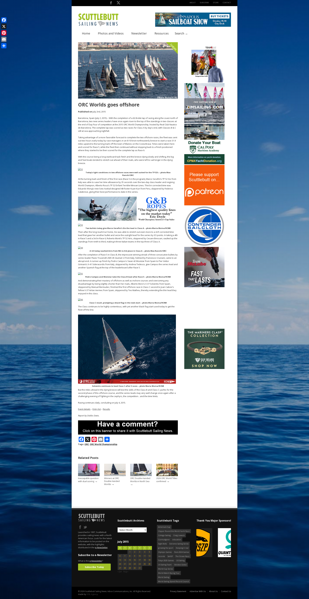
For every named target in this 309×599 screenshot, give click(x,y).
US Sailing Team (165, 564)
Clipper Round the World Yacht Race (174, 531)
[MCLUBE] (204, 286)
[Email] (4, 39)
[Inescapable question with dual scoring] (89, 475)
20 (120, 564)
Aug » (125, 571)
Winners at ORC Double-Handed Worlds (112, 481)
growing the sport (165, 548)
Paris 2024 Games (181, 552)
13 (120, 560)
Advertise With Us (198, 591)
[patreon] (204, 204)
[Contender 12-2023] (204, 245)
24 (140, 564)
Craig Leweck (179, 535)
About (193, 2)
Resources (161, 33)
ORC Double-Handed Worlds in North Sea (140, 480)
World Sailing (163, 577)
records (161, 556)
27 (120, 568)
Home (86, 33)
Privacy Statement (178, 591)
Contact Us (226, 591)
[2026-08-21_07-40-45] (193, 26)
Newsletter (139, 33)
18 (145, 560)
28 (125, 568)
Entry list (97, 409)
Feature (174, 47)
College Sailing (164, 535)
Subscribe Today (94, 567)
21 (125, 564)
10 (140, 556)
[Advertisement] (204, 308)
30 (135, 568)
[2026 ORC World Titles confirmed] (167, 475)
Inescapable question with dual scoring (88, 480)
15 (130, 560)
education (176, 539)
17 (140, 560)
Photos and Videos (111, 33)
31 (140, 568)
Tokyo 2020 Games (166, 560)
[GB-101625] (128, 220)
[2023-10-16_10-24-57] (213, 543)
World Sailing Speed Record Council (173, 581)
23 (135, 564)
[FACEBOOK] (111, 3)
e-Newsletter (101, 547)
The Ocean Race (182, 556)
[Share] (4, 46)
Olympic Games (165, 552)
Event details (84, 409)
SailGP (170, 556)
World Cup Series (165, 569)
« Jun (119, 571)
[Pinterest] (4, 33)
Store (216, 2)
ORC (86, 444)
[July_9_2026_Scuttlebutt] (204, 163)
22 (130, 564)
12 (149, 556)
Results (106, 409)
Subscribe (204, 2)
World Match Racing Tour (169, 573)
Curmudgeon (164, 539)
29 (130, 568)
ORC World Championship (103, 444)
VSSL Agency (92, 594)
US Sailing (180, 560)
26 (149, 564)
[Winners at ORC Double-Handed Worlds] (115, 475)
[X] (4, 26)
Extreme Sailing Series (178, 543)
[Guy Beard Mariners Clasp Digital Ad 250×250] (204, 368)
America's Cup (164, 527)
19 (149, 560)
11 (145, 556)
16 (135, 560)
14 (125, 560)
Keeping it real (182, 548)
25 (145, 564)
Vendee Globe (180, 564)
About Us (213, 591)
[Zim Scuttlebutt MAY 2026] (204, 122)
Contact (227, 2)
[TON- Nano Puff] (204, 81)
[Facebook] (4, 20)
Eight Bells (162, 543)
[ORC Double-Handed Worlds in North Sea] (141, 475)
